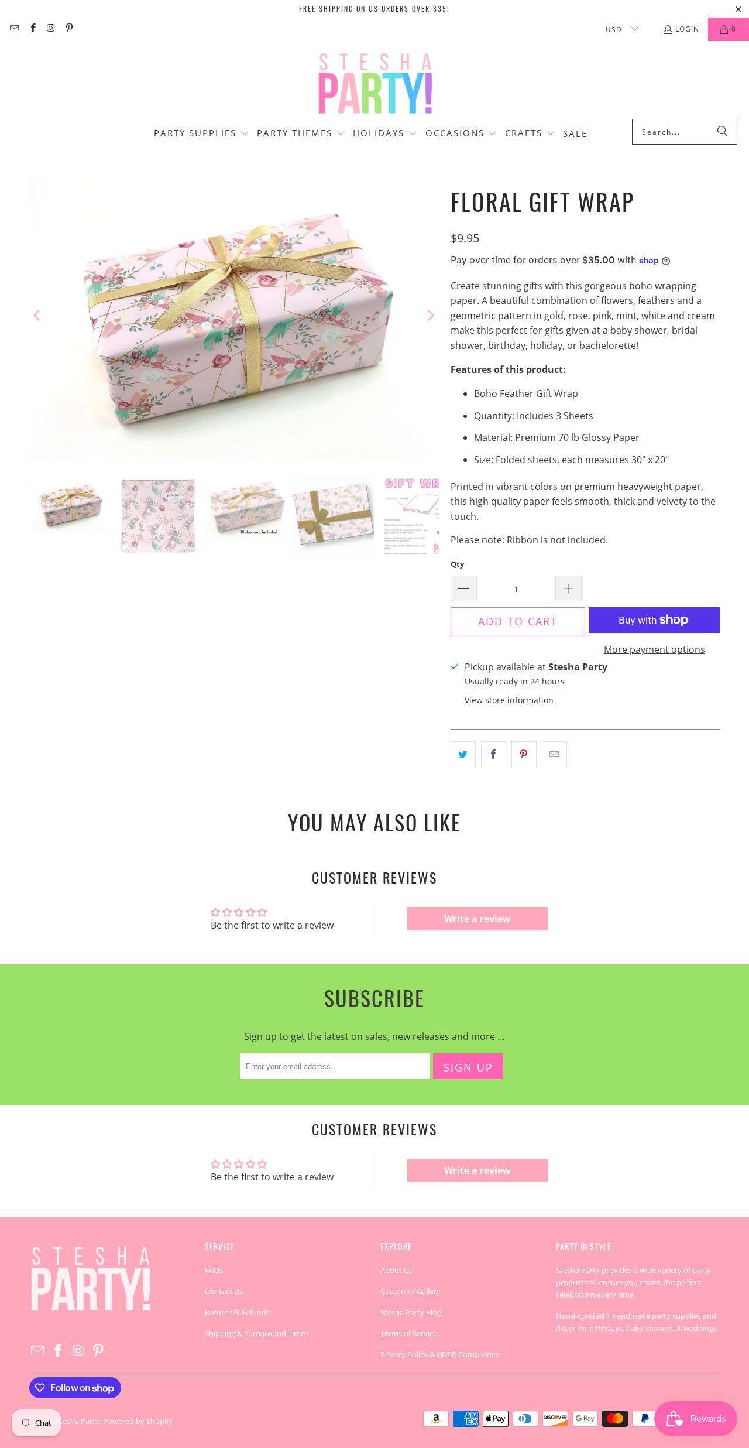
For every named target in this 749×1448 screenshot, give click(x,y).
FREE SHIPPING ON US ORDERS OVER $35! (374, 8)
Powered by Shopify (138, 1421)
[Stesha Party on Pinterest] (69, 29)
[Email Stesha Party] (14, 29)
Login (687, 29)
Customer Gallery (410, 1291)
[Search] (722, 132)
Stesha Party (77, 1421)
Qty (457, 564)
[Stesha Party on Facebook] (32, 29)
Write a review (477, 918)
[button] (201, 134)
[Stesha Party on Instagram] (51, 29)
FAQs (214, 1270)
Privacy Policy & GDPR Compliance (439, 1354)
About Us (396, 1270)
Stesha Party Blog (410, 1312)
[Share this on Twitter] (463, 754)
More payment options (654, 649)
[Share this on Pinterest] (524, 754)
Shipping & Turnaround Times (256, 1333)
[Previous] (38, 315)
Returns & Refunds (237, 1312)
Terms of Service (408, 1333)
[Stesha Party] (374, 83)
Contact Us (224, 1291)
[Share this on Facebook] (493, 754)
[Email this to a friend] (554, 754)
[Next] (430, 315)
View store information (509, 700)
